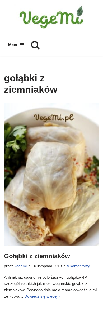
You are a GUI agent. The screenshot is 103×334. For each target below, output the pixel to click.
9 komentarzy (78, 266)
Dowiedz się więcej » (42, 296)
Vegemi (20, 266)
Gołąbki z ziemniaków (37, 256)
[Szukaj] (35, 45)
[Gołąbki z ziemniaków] (51, 174)
